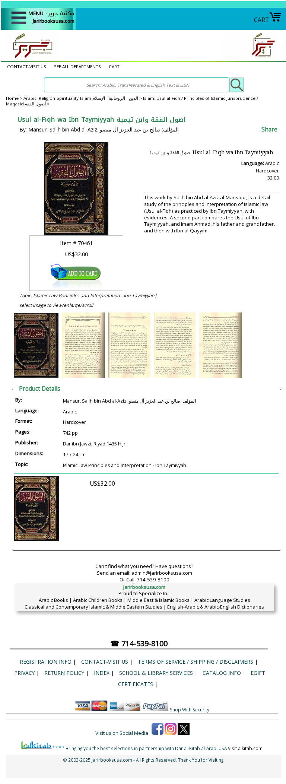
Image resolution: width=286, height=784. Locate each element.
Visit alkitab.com (245, 748)
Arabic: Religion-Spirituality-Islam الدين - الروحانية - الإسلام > (83, 98)
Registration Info (46, 661)
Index (101, 672)
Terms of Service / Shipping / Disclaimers (195, 661)
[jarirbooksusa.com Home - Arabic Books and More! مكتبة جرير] (31, 57)
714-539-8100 (153, 579)
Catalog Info (222, 672)
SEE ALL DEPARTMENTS (77, 66)
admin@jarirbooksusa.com (161, 572)
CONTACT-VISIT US (26, 66)
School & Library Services (156, 672)
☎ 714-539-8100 (139, 643)
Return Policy (64, 672)
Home (12, 98)
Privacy (24, 672)
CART (261, 20)
